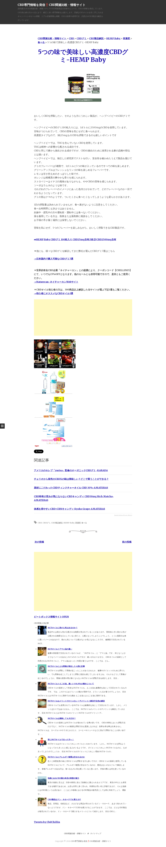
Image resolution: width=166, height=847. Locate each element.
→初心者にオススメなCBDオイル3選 (53, 293)
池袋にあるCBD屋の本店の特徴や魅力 (63, 778)
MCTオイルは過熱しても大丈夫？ (62, 718)
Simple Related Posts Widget (123, 515)
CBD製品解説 (57, 523)
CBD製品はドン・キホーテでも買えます (64, 799)
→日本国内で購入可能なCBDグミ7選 (53, 258)
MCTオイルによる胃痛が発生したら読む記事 (66, 666)
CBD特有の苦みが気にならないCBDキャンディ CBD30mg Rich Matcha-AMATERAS (74, 498)
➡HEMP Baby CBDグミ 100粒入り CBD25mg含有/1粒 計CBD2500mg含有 (75, 239)
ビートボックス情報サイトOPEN (51, 616)
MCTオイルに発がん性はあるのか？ (63, 627)
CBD (40, 523)
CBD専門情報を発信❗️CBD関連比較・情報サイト (52, 5)
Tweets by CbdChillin (47, 821)
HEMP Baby (68, 523)
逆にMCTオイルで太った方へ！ (61, 739)
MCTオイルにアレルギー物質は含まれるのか (66, 757)
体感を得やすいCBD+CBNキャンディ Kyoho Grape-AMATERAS (69, 508)
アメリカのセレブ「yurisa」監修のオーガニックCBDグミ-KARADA (71, 470)
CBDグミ (46, 523)
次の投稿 (39, 541)
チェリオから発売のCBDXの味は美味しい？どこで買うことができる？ (71, 478)
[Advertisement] (83, 317)
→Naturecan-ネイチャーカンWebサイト (56, 281)
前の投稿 (127, 541)
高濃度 (78, 523)
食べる (84, 523)
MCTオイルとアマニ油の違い (60, 649)
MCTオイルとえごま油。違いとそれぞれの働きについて (71, 683)
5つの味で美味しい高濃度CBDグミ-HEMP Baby (83, 55)
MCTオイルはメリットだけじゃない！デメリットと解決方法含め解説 (76, 701)
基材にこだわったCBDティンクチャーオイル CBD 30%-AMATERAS (71, 487)
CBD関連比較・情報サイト (75, 833)
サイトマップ (95, 833)
